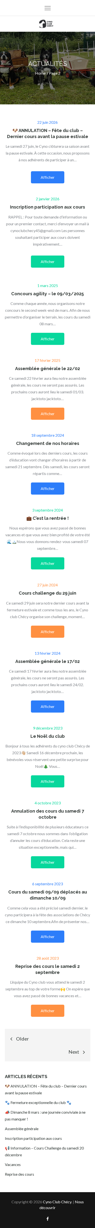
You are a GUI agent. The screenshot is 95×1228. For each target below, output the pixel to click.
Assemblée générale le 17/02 (47, 661)
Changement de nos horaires (47, 443)
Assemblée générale (21, 1128)
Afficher (48, 177)
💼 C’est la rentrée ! (47, 518)
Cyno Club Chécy (57, 1201)
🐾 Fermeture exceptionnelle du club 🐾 (38, 1102)
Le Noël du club (47, 736)
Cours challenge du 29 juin (47, 593)
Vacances (13, 1164)
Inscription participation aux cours (47, 207)
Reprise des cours (19, 1174)
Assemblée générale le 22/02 (47, 368)
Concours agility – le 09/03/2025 (47, 293)
